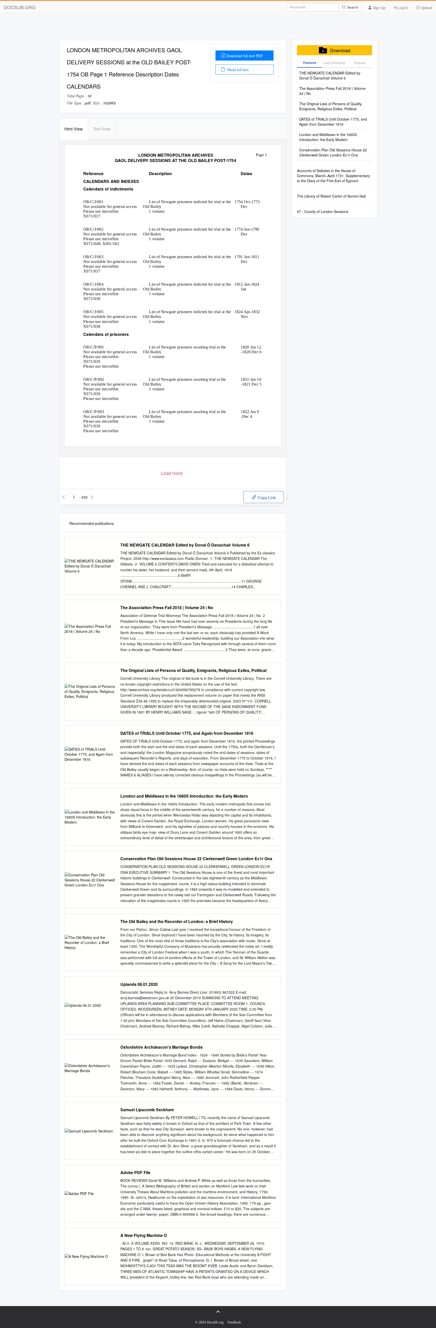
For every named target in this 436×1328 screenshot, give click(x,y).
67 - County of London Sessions (322, 211)
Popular (359, 63)
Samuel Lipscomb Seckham (147, 1109)
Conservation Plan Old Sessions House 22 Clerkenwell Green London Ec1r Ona (196, 858)
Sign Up (379, 7)
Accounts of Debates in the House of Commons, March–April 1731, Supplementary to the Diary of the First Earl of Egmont (333, 175)
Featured (309, 62)
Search (352, 7)
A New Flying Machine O (143, 1235)
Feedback (234, 1322)
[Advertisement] (218, 28)
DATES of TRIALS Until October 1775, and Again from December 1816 (186, 733)
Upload (426, 7)
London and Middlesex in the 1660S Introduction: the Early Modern (184, 796)
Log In (402, 7)
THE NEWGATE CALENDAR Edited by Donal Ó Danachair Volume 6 (185, 545)
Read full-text (237, 69)
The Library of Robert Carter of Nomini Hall (331, 196)
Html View (73, 129)
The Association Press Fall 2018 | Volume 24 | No (166, 607)
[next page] (92, 497)
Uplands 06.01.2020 (139, 984)
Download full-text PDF (244, 55)
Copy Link (266, 497)
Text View (102, 129)
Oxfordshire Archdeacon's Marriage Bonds (161, 1047)
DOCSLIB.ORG (19, 7)
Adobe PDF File (135, 1172)
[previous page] (63, 497)
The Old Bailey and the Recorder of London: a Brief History (176, 921)
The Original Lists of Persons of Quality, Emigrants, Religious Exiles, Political (193, 670)
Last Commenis (334, 63)
